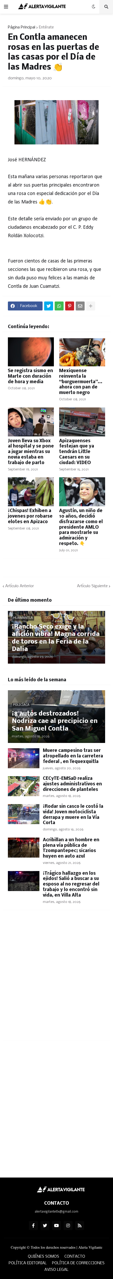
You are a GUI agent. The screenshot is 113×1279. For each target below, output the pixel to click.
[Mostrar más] (90, 305)
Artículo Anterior (19, 586)
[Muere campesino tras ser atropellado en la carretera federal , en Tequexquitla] (23, 758)
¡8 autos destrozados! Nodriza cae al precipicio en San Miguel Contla (54, 721)
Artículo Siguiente (92, 586)
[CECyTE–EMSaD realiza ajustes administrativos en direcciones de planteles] (23, 786)
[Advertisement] (56, 978)
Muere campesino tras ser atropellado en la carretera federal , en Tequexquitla (73, 756)
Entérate (46, 27)
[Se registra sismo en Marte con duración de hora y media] (31, 351)
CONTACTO (74, 1256)
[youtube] (56, 1225)
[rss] (79, 1225)
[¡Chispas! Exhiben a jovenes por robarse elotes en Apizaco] (31, 491)
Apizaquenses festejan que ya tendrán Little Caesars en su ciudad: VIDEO (76, 452)
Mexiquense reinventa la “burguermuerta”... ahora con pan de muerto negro (80, 381)
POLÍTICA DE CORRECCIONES (78, 1263)
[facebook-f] (33, 1225)
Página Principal (21, 27)
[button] (6, 6)
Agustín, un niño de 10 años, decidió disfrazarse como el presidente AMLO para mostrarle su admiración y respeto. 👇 (81, 527)
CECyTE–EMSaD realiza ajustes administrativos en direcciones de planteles (72, 784)
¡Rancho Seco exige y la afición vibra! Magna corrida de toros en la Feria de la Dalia (56, 638)
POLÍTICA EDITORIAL (28, 1263)
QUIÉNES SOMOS (43, 1256)
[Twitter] (48, 305)
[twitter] (44, 1225)
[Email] (80, 305)
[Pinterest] (69, 305)
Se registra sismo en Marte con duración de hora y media (30, 376)
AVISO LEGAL (56, 1270)
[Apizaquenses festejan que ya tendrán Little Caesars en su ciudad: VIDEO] (82, 421)
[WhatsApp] (59, 305)
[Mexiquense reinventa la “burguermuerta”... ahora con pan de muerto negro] (82, 351)
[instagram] (68, 1225)
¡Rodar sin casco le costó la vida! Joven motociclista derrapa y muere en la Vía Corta (73, 814)
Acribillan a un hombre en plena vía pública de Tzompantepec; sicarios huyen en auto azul (71, 848)
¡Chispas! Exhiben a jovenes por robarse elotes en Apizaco (30, 516)
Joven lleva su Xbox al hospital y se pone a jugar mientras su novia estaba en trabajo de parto (31, 452)
